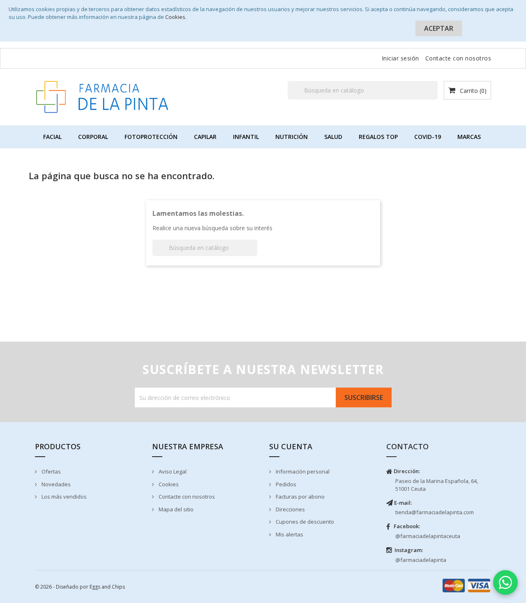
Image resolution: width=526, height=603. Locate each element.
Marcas (469, 137)
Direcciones (290, 509)
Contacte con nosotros (458, 58)
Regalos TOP (378, 137)
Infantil (246, 137)
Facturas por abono (300, 496)
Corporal (93, 137)
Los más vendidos (63, 496)
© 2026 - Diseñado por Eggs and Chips (80, 586)
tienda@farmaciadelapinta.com (434, 512)
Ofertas (50, 471)
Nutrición (291, 137)
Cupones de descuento (304, 521)
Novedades (55, 484)
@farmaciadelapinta (420, 560)
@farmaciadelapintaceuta (427, 536)
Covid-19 (427, 137)
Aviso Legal (172, 471)
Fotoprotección (151, 137)
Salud (333, 137)
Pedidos (285, 484)
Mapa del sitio (175, 509)
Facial (52, 137)
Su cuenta (290, 446)
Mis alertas (289, 534)
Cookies (175, 17)
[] (253, 255)
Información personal (302, 471)
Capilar (205, 137)
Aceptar (438, 28)
